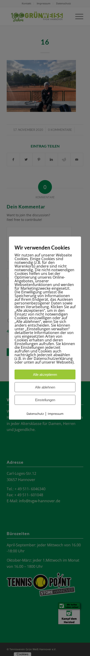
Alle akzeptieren (45, 374)
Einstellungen (45, 400)
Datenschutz (35, 414)
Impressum (55, 414)
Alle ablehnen (45, 387)
